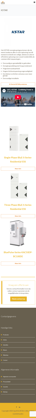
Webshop (5, 355)
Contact (5, 360)
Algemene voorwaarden (9, 376)
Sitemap (5, 392)
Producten (6, 335)
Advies (5, 340)
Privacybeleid (6, 381)
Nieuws (5, 350)
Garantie (5, 387)
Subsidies (5, 345)
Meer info (18, 168)
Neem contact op (18, 299)
